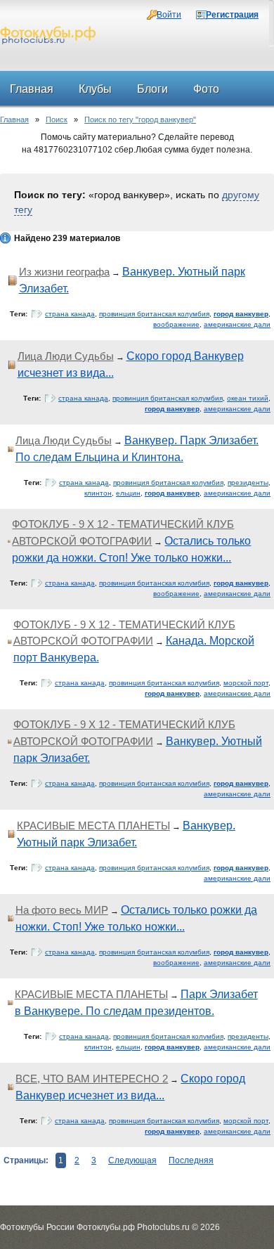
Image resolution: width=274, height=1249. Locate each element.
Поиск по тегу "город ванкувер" (140, 119)
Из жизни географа (64, 272)
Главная (14, 119)
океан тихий (247, 398)
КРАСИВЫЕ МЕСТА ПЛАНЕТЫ (93, 825)
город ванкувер (241, 314)
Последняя (191, 1160)
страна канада (70, 314)
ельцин (128, 493)
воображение (176, 324)
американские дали (237, 324)
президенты (248, 482)
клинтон (98, 493)
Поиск (56, 119)
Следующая (132, 1160)
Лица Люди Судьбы (66, 356)
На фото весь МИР (61, 910)
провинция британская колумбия (154, 314)
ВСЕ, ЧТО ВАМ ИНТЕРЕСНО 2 (91, 1079)
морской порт (245, 683)
